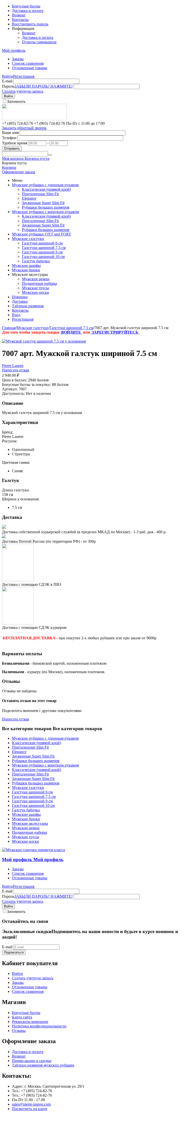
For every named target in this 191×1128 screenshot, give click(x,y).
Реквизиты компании (30, 1021)
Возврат (19, 15)
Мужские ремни (35, 279)
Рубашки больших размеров (45, 207)
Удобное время (14, 143)
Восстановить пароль (30, 24)
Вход (16, 315)
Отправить (12, 148)
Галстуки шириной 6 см (42, 243)
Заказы (18, 59)
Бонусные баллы (26, 6)
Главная (8, 328)
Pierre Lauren (12, 365)
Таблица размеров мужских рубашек (43, 1065)
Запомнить (16, 101)
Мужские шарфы (26, 265)
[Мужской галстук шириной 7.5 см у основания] (44, 341)
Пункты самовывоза (39, 42)
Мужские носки (35, 292)
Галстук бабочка (36, 261)
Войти (7, 76)
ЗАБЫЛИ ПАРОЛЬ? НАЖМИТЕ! (43, 86)
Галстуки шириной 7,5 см (44, 247)
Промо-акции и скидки (31, 1061)
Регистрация (23, 76)
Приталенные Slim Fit (40, 194)
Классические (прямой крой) (46, 189)
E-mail (7, 81)
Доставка (20, 301)
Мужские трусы (35, 288)
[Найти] (50, 155)
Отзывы (19, 1030)
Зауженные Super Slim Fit (43, 203)
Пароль (8, 86)
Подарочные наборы (39, 283)
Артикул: (10, 389)
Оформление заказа (18, 172)
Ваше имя (10, 132)
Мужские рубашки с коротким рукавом (45, 212)
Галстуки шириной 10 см (43, 256)
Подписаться (14, 952)
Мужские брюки (26, 270)
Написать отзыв (15, 370)
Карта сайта (22, 1017)
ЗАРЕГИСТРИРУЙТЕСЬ (115, 332)
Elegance (29, 198)
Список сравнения (28, 63)
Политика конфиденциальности (39, 1026)
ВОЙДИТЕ (71, 332)
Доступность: (13, 393)
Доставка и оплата (27, 10)
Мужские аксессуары (30, 823)
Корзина (9, 167)
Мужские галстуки (28, 239)
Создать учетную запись (22, 91)
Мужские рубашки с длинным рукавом (45, 185)
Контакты (20, 19)
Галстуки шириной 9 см (42, 252)
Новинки (20, 297)
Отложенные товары (29, 68)
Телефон (9, 138)
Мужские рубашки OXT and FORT (41, 234)
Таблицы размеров (28, 306)
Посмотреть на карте (29, 1109)
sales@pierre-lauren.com (31, 1104)
